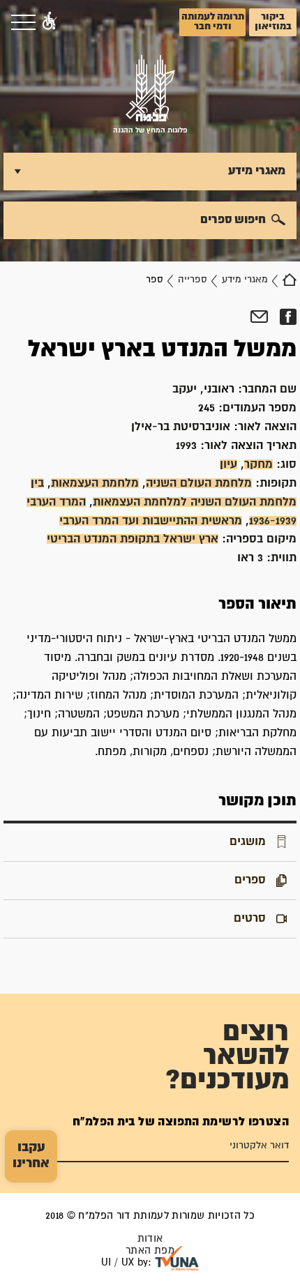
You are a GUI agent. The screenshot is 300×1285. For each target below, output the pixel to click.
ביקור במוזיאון (273, 22)
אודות (150, 1238)
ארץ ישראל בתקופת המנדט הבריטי (132, 539)
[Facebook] (288, 317)
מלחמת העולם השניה (199, 483)
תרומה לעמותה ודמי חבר (212, 22)
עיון (228, 464)
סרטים (250, 918)
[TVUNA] (177, 1258)
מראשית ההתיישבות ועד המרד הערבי (150, 521)
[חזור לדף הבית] (290, 279)
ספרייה (192, 279)
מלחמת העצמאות (95, 483)
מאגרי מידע (245, 279)
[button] (49, 22)
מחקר (258, 464)
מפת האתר (150, 1250)
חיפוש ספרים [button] (233, 220)
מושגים (248, 841)
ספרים (250, 880)
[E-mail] (259, 317)
